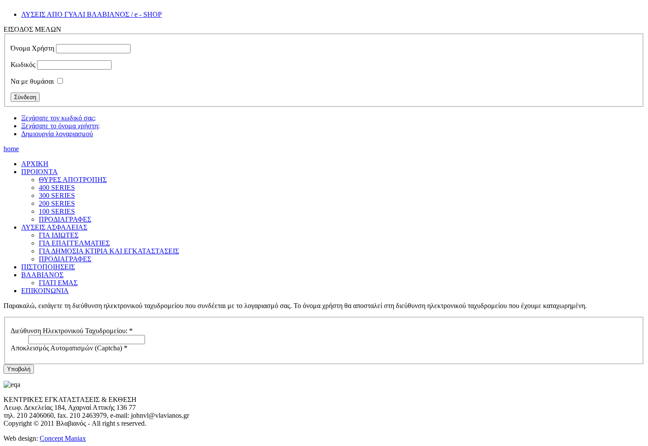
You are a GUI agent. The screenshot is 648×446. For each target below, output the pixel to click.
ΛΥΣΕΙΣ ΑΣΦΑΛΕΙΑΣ (54, 227)
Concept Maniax (63, 438)
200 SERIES (57, 203)
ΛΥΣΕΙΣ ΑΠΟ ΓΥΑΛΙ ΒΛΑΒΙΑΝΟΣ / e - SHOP (91, 14)
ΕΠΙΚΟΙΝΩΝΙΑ (45, 290)
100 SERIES (57, 211)
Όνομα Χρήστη (32, 48)
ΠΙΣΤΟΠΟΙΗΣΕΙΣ (48, 267)
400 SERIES (57, 187)
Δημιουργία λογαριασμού (57, 134)
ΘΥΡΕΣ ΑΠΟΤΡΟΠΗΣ (73, 179)
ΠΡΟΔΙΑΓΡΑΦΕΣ (65, 219)
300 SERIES (57, 195)
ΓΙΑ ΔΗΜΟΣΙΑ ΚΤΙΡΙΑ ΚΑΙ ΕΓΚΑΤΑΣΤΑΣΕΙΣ (109, 251)
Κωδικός (23, 64)
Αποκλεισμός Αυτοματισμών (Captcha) (69, 348)
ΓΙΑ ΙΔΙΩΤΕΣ (58, 235)
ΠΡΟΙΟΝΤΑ (39, 171)
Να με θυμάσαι (32, 81)
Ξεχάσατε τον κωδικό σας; (58, 118)
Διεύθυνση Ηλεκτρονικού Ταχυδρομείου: (72, 330)
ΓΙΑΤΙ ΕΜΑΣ (58, 282)
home (11, 148)
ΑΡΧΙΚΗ (34, 163)
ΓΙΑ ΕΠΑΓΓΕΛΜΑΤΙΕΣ (74, 243)
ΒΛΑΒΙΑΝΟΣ (42, 275)
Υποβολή (18, 369)
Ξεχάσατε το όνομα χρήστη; (60, 126)
